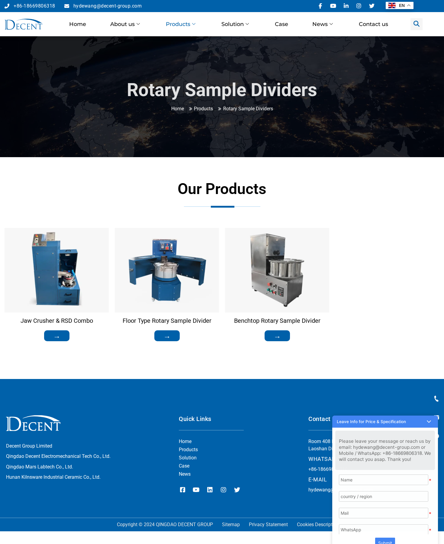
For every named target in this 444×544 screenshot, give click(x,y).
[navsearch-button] (416, 24)
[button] (385, 414)
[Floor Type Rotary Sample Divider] (167, 270)
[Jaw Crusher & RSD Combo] (57, 270)
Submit (385, 535)
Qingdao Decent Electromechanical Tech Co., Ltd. (58, 456)
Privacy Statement (268, 524)
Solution (232, 24)
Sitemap (231, 524)
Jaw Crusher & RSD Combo (57, 320)
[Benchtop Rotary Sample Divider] (277, 270)
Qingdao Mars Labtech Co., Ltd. (39, 467)
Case (281, 24)
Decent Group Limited (29, 446)
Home (77, 24)
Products (178, 24)
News (320, 24)
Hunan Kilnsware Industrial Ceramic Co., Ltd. (53, 477)
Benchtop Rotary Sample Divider (277, 320)
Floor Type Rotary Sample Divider (167, 320)
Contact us (373, 24)
